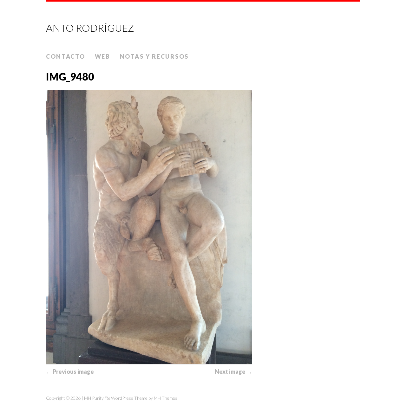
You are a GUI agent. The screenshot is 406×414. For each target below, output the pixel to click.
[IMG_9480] (149, 227)
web (102, 56)
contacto (65, 56)
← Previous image (70, 371)
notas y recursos (154, 56)
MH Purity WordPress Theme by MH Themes (130, 398)
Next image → (233, 371)
